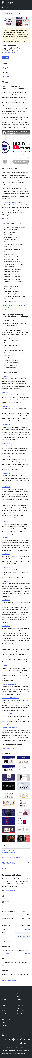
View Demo (5, 310)
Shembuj (19, 991)
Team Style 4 (6, 424)
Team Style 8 (6, 473)
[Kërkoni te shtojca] (19, 13)
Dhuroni (20, 1011)
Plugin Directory (6, 7)
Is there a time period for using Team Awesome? (9, 851)
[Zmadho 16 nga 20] (28, 819)
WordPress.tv (6, 1014)
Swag (19, 1014)
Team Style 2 (6, 392)
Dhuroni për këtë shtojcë (9, 981)
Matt (4, 1022)
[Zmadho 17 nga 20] (13, 828)
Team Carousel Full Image (9, 727)
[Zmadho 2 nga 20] (28, 758)
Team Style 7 (6, 457)
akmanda (8, 896)
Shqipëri (7, 1035)
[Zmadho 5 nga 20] (13, 776)
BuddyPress (6, 1028)
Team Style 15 (6, 554)
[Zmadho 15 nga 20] (13, 819)
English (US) (27, 929)
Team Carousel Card (8, 714)
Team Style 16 (6, 567)
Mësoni (4, 1005)
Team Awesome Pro (8, 748)
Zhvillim (5, 72)
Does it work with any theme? (11, 857)
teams (28, 936)
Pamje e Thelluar (7, 941)
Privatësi (4, 999)
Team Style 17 (6, 581)
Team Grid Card (6, 647)
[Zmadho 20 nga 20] (28, 837)
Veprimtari (20, 1008)
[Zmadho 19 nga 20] (13, 837)
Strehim (4, 997)
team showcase (21, 936)
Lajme (3, 994)
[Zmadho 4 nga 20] (28, 767)
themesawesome (10, 53)
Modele (19, 999)
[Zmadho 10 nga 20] (28, 793)
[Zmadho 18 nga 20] (28, 828)
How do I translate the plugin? (11, 869)
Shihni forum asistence (8, 966)
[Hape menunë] (29, 2)
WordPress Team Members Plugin (15, 202)
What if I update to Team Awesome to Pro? (9, 862)
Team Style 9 (6, 487)
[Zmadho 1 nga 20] (13, 758)
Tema (18, 994)
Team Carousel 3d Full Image (10, 698)
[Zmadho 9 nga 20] (13, 793)
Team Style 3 (6, 406)
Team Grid (5, 665)
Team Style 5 (6, 443)
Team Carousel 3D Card (9, 684)
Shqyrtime (6, 68)
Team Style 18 (6, 600)
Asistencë (6, 76)
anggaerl (7, 901)
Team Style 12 (6, 521)
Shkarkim (5, 57)
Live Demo (5, 218)
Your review (5, 953)
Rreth (3, 991)
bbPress (5, 1025)
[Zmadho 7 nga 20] (13, 784)
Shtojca (19, 997)
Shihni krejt (27, 953)
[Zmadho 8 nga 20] (28, 784)
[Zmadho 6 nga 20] (28, 776)
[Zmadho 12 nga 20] (28, 802)
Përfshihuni (20, 1005)
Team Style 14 (6, 538)
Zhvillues (4, 1011)
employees (18, 933)
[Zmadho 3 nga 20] (13, 767)
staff (29, 933)
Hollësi (5, 63)
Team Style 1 (5, 376)
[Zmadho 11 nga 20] (13, 802)
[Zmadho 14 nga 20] (28, 811)
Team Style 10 (6, 503)
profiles (24, 933)
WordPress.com (7, 1019)
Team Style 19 (6, 626)
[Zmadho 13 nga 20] (13, 811)
